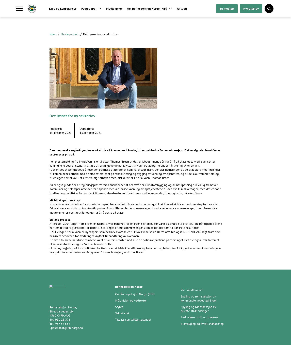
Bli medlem (226, 8)
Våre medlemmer (192, 290)
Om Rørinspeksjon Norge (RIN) (147, 8)
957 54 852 (62, 324)
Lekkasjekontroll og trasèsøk (199, 317)
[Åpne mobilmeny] (19, 10)
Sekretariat (122, 313)
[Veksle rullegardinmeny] (99, 8)
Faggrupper (88, 8)
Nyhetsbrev (251, 8)
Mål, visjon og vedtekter (131, 300)
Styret (119, 307)
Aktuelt (182, 8)
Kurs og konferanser (62, 8)
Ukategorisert (70, 34)
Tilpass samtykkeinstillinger (133, 319)
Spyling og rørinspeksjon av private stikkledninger (198, 309)
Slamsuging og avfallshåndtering (202, 324)
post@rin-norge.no (70, 328)
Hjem (53, 34)
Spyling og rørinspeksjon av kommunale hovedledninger (199, 298)
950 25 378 (62, 319)
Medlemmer (114, 8)
